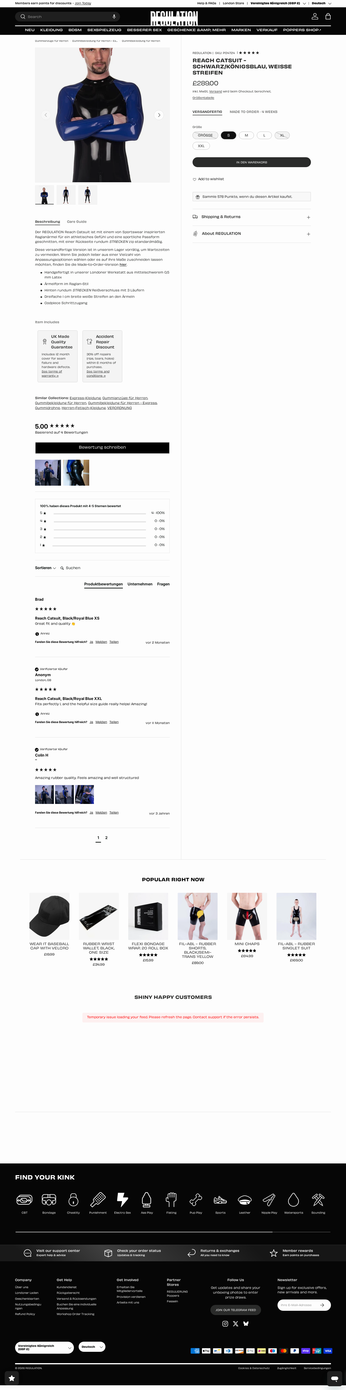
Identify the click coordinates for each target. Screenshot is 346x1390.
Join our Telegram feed (236, 1310)
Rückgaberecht (68, 1293)
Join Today (134, 3)
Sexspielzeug (104, 30)
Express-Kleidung (85, 398)
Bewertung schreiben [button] (102, 448)
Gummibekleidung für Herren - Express (95, 41)
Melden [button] (101, 642)
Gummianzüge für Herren (51, 41)
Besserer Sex (144, 30)
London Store (233, 3)
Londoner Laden (26, 1293)
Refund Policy (25, 1314)
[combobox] (67, 16)
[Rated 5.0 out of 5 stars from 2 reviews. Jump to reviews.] (249, 52)
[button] (114, 16)
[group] (102, 426)
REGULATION (202, 53)
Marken (241, 30)
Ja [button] (91, 642)
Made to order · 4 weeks (254, 111)
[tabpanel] (102, 268)
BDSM (75, 30)
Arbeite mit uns (128, 1303)
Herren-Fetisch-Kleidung (84, 408)
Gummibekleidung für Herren (141, 41)
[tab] (103, 584)
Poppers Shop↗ (302, 30)
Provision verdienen (131, 1297)
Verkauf (267, 30)
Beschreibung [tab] (47, 221)
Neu (30, 30)
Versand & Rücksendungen (76, 1299)
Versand (215, 91)
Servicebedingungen (317, 1368)
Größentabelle (203, 97)
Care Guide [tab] (77, 221)
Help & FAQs (206, 3)
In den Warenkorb (251, 162)
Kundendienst (67, 1287)
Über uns (21, 1287)
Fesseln (172, 1301)
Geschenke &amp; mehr (196, 30)
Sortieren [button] (43, 567)
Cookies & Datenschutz (254, 1368)
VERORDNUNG (119, 408)
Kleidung (51, 30)
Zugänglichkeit (286, 1368)
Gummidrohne (47, 408)
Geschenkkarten (27, 1299)
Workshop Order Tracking (75, 1314)
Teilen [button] (114, 642)
